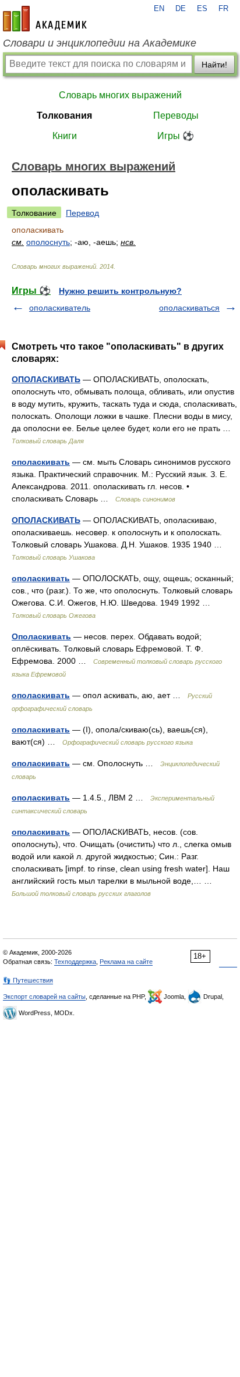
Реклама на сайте (126, 961)
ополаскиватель (59, 307)
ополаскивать (41, 462)
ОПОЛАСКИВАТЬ (46, 379)
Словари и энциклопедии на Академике (99, 43)
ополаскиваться (189, 307)
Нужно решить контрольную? (120, 291)
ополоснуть (48, 242)
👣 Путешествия (28, 980)
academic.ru (45, 18)
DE (180, 9)
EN (159, 9)
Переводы (176, 115)
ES (202, 9)
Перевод (82, 213)
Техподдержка (75, 961)
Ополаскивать (41, 636)
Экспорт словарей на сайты (44, 996)
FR (223, 9)
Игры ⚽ (175, 136)
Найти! (214, 64)
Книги (64, 136)
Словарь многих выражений (120, 95)
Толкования (64, 115)
